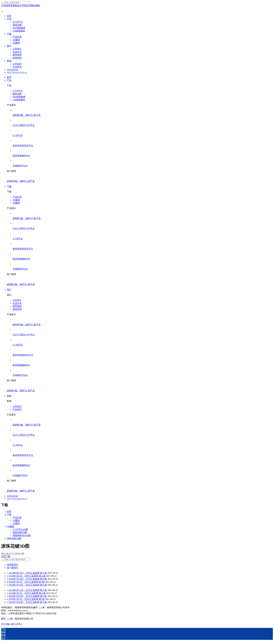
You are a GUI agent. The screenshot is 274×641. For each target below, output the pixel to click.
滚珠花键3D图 (20, 532)
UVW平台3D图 (20, 529)
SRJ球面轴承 (19, 97)
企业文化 (17, 303)
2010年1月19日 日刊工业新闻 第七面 (28, 585)
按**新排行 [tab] (12, 567)
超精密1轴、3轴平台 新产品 (27, 115)
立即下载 (5, 556)
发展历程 (17, 309)
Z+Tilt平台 (18, 135)
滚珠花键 (17, 94)
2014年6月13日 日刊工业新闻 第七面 (28, 573)
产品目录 (17, 197)
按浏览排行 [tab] (12, 564)
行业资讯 (17, 409)
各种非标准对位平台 (23, 145)
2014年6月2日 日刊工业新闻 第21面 (27, 576)
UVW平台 (18, 91)
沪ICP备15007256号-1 (12, 624)
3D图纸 (16, 200)
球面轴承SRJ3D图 (22, 535)
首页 (9, 16)
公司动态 (17, 406)
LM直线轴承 (19, 100)
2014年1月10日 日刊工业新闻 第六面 (28, 579)
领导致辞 (17, 306)
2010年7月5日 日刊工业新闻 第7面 (27, 582)
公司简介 (17, 300)
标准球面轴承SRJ (21, 155)
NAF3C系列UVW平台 (24, 125)
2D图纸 (16, 203)
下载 (9, 514)
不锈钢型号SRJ (20, 166)
